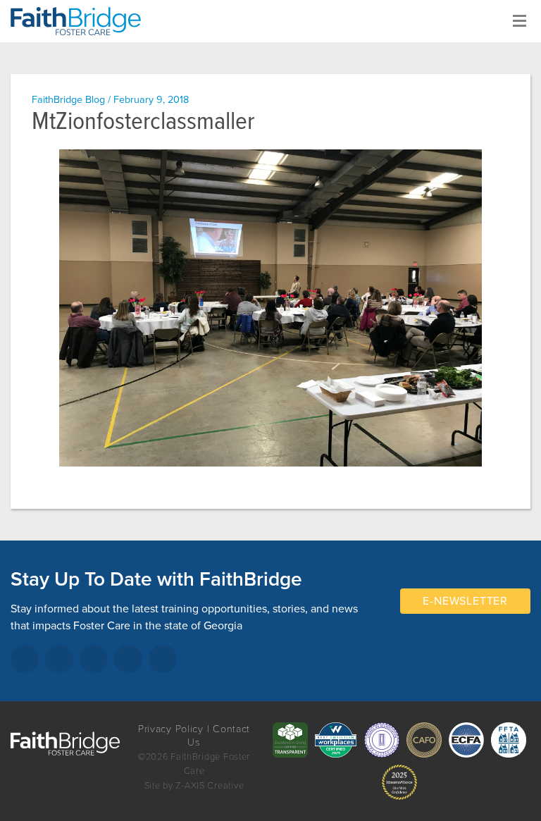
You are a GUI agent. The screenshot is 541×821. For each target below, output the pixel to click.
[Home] (81, 21)
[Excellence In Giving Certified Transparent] (290, 740)
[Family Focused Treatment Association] (508, 740)
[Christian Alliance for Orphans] (424, 740)
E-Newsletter (465, 601)
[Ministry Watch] (399, 782)
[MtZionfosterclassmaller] (270, 308)
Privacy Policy (171, 729)
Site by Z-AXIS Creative (194, 785)
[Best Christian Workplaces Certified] (336, 740)
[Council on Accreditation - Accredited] (381, 740)
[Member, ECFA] (466, 740)
